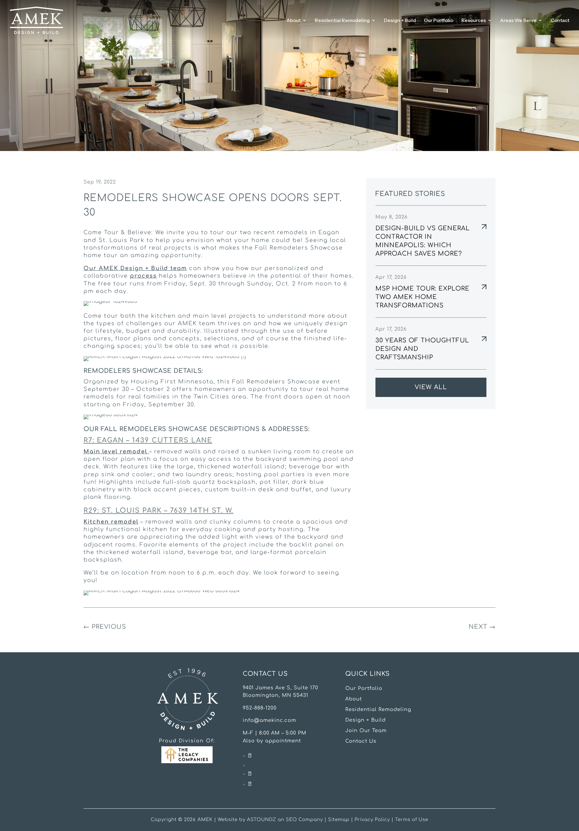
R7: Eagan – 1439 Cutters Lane (148, 440)
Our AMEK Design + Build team (135, 268)
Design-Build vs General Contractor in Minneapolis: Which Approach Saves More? (422, 241)
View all (431, 387)
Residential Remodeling (342, 20)
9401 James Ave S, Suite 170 (280, 688)
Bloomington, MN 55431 (275, 695)
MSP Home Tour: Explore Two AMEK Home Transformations (422, 297)
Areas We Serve (518, 20)
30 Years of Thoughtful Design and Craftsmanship (422, 349)
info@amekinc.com (269, 720)
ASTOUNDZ (261, 819)
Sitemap (339, 819)
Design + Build (400, 20)
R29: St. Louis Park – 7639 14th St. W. (158, 510)
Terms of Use (411, 819)
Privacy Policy (372, 819)
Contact (560, 20)
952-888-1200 (260, 708)
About (293, 20)
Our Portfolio (438, 20)
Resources (473, 20)
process (143, 276)
